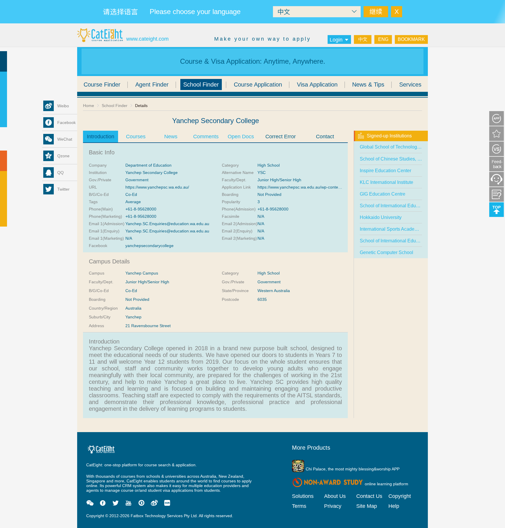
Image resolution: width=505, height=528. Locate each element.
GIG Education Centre (382, 193)
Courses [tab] (136, 136)
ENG (383, 39)
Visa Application (317, 84)
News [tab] (170, 136)
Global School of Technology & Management (406, 146)
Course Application (258, 84)
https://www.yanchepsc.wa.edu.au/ (157, 187)
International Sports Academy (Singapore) (403, 229)
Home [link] (88, 105)
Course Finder (102, 84)
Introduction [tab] (100, 136)
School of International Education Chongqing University (417, 205)
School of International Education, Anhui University (412, 240)
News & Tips (368, 84)
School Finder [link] (114, 105)
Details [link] (141, 105)
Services (410, 84)
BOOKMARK (411, 39)
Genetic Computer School (386, 252)
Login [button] (336, 40)
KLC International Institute (386, 182)
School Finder (201, 84)
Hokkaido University (381, 217)
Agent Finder (152, 84)
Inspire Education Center (385, 170)
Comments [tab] (206, 136)
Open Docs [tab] (241, 136)
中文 (362, 39)
